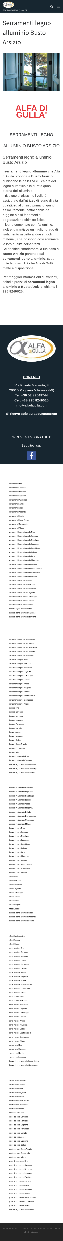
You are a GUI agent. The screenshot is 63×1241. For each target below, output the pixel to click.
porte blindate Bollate (17, 980)
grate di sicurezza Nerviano (20, 1169)
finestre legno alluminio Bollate (21, 921)
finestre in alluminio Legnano (21, 792)
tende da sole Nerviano (18, 1121)
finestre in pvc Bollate (18, 860)
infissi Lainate (14, 897)
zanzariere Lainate (16, 1084)
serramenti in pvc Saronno (20, 663)
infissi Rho (13, 876)
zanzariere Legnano (17, 1057)
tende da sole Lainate (18, 1133)
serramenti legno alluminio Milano (23, 576)
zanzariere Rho (15, 1045)
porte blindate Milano (17, 993)
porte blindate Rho (16, 948)
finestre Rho (14, 708)
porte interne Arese (17, 1021)
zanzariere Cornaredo (18, 1105)
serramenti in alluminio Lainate (21, 601)
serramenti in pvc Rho (18, 659)
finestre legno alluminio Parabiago (23, 768)
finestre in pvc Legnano (19, 840)
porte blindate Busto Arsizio (20, 984)
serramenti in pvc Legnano (20, 672)
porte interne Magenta (18, 1025)
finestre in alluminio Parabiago (21, 796)
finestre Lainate (15, 728)
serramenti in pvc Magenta (20, 688)
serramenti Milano (16, 528)
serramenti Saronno (17, 488)
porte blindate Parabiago (19, 964)
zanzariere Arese (16, 1088)
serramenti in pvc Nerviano (20, 668)
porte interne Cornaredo (19, 1037)
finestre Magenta (16, 736)
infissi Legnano (15, 888)
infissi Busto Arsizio (17, 936)
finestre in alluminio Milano (20, 824)
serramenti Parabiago (18, 500)
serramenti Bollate (16, 516)
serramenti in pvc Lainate (19, 680)
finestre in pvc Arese (17, 852)
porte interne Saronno (18, 1000)
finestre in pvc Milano (18, 872)
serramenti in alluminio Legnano (22, 592)
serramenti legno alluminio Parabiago (24, 548)
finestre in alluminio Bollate (20, 812)
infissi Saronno (15, 880)
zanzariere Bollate (16, 1096)
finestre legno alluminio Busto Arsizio (24, 1061)
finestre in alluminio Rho (19, 756)
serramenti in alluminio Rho (20, 580)
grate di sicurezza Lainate (20, 1181)
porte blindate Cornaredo (19, 989)
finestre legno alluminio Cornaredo (23, 1065)
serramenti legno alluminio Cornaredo (24, 572)
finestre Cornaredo (17, 748)
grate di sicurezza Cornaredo (21, 1201)
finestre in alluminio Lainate (20, 800)
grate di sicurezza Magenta (20, 1189)
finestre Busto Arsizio (18, 744)
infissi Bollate (14, 909)
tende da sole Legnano (18, 1125)
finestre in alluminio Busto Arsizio (22, 816)
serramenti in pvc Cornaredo (21, 700)
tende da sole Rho (16, 1113)
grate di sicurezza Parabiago (21, 1177)
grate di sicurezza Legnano (20, 1173)
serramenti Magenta (17, 512)
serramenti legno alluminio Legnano (23, 544)
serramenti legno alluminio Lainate (23, 552)
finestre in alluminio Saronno (20, 760)
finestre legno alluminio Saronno (22, 613)
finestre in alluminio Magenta (21, 808)
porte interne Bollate (17, 1029)
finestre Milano (15, 752)
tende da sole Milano (17, 1157)
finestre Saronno (16, 712)
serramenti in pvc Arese (19, 684)
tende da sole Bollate (17, 1145)
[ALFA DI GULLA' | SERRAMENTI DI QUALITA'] (8, 4)
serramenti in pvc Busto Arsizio (22, 696)
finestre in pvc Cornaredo (19, 868)
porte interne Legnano (18, 1009)
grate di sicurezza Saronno (20, 1165)
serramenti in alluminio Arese (21, 605)
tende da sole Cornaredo (19, 1153)
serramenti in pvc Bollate (19, 692)
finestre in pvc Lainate (18, 848)
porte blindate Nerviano (18, 956)
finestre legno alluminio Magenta (22, 917)
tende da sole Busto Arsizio (20, 1149)
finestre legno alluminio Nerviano (22, 617)
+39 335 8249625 (35, 400)
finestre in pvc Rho (17, 828)
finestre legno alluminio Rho (20, 609)
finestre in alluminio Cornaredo (21, 820)
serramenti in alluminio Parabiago (23, 597)
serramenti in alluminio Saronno (22, 584)
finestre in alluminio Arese (19, 804)
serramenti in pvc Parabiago (21, 676)
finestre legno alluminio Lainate (21, 772)
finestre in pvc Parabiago (19, 844)
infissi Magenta (15, 905)
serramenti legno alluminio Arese (22, 556)
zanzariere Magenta (17, 1092)
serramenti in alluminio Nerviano (22, 588)
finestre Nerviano (16, 716)
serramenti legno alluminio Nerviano (24, 540)
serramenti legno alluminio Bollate (23, 564)
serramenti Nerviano (17, 492)
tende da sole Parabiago (19, 1129)
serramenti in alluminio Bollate (21, 643)
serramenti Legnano (17, 496)
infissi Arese (14, 901)
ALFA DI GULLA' (20, 1228)
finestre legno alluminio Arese (21, 913)
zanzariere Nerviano (17, 1053)
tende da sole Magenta (18, 1141)
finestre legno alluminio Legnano (22, 764)
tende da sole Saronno (18, 1117)
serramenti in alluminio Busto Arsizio (24, 647)
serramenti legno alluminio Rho (22, 532)
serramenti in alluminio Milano (21, 655)
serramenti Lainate (16, 504)
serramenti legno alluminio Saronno (23, 536)
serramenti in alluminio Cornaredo (23, 651)
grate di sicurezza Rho (18, 1161)
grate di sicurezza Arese (19, 1185)
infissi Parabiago (16, 893)
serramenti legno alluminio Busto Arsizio (25, 568)
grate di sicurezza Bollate (19, 1193)
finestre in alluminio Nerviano (21, 788)
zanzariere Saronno (17, 1049)
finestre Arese (14, 732)
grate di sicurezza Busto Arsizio (22, 1197)
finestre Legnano (16, 720)
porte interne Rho (16, 997)
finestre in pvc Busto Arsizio (20, 864)
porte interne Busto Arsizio (20, 1033)
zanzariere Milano (16, 1109)
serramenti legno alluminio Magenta (23, 560)
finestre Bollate (15, 740)
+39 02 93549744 (34, 395)
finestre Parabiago (16, 724)
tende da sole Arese (17, 1137)
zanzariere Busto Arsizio (19, 1101)
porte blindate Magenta (18, 976)
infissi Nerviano (15, 884)
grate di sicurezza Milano (19, 1205)
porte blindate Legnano (18, 960)
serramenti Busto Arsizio (19, 520)
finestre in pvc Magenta (19, 856)
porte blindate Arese (17, 972)
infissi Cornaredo (16, 940)
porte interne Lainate (17, 1017)
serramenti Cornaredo (18, 524)
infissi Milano (14, 944)
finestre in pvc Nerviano (19, 836)
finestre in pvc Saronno (18, 832)
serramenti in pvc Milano (19, 704)
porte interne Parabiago (19, 1013)
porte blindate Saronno (18, 952)
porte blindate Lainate (18, 968)
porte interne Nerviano (18, 1005)
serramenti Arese (16, 508)
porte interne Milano (17, 1041)
